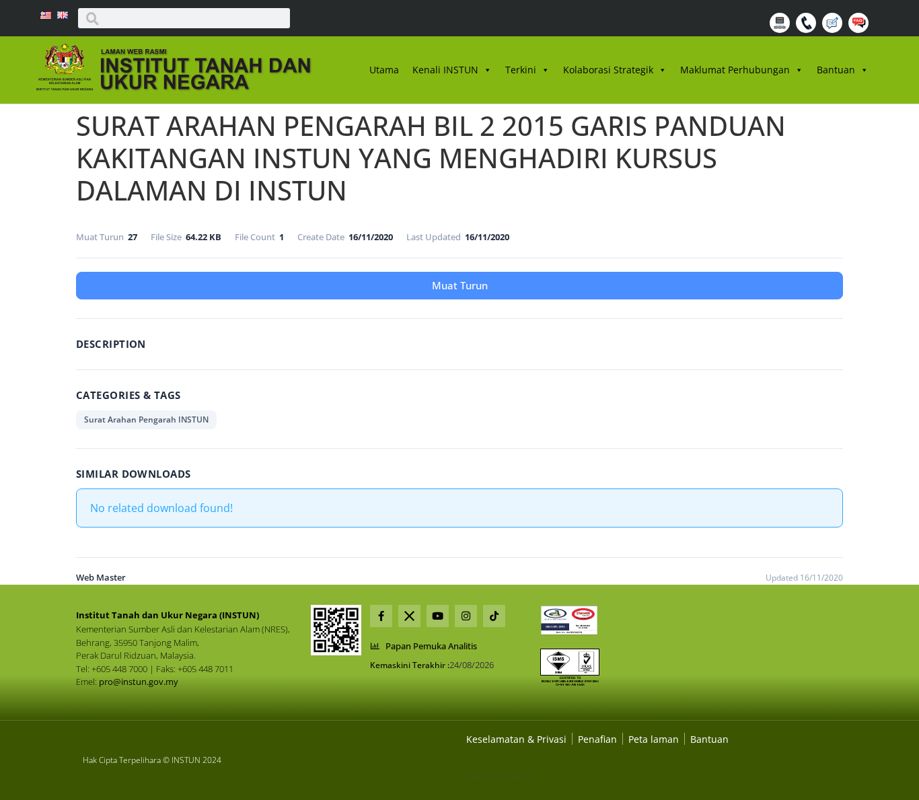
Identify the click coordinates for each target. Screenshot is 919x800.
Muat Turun (460, 285)
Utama (384, 69)
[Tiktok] (494, 616)
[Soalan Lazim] (860, 29)
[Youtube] (438, 616)
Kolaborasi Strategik (608, 69)
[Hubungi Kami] (807, 29)
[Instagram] (466, 616)
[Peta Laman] (781, 29)
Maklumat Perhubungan (735, 69)
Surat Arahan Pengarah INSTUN (146, 419)
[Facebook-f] (381, 616)
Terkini (520, 69)
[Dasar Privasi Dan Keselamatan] (597, 739)
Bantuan (836, 69)
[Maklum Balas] (834, 29)
